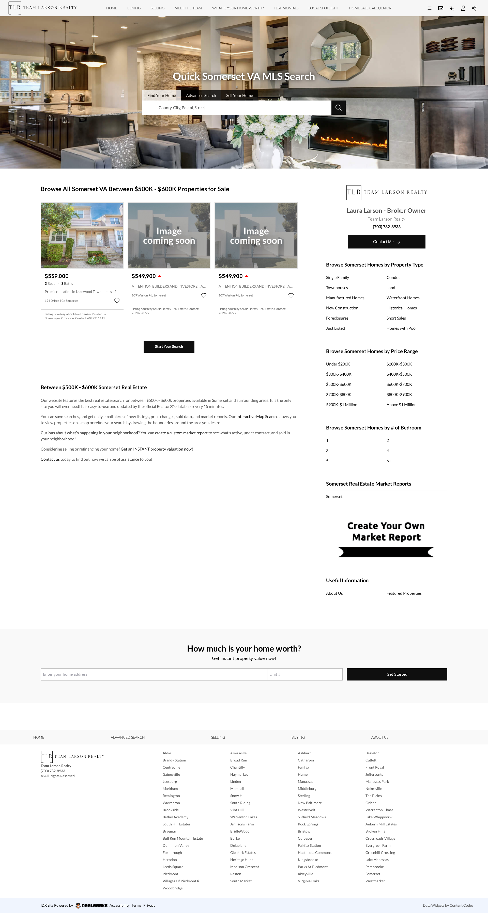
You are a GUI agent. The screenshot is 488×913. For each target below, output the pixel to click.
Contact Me (384, 242)
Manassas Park (377, 781)
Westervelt (306, 810)
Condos (393, 277)
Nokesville (373, 788)
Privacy (149, 905)
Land (391, 287)
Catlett (370, 760)
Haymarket (239, 774)
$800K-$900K (399, 394)
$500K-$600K (339, 384)
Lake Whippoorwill (380, 817)
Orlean (370, 803)
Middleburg (307, 788)
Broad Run (238, 760)
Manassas (305, 781)
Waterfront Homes (403, 297)
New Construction (342, 307)
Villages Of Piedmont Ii (181, 881)
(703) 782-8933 (387, 226)
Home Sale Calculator (370, 8)
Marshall (237, 788)
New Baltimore (310, 803)
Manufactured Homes (345, 297)
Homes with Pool (402, 328)
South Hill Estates (176, 824)
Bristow (304, 831)
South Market (241, 881)
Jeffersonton (375, 774)
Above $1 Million (402, 404)
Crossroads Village (380, 838)
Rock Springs (308, 824)
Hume (303, 774)
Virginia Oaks (308, 881)
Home (111, 8)
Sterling (304, 795)
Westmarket (375, 881)
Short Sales (396, 318)
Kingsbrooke (308, 859)
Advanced (201, 95)
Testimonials (286, 8)
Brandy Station (174, 760)
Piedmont (170, 874)
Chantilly (237, 767)
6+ (389, 460)
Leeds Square (173, 867)
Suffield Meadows (312, 817)
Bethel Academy (175, 817)
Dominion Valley (176, 845)
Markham (170, 788)
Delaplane (238, 845)
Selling (157, 8)
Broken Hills (375, 831)
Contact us (50, 459)
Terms (136, 905)
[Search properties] (338, 108)
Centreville (171, 767)
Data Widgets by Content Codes (448, 905)
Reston (235, 874)
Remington (171, 795)
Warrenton (171, 803)
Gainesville (171, 774)
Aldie (167, 753)
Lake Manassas (377, 859)
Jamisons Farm (242, 824)
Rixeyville (305, 874)
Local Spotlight (324, 8)
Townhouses (337, 287)
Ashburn (305, 753)
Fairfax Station (309, 845)
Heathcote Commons (314, 852)
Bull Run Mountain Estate (183, 838)
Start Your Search (169, 346)
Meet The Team (188, 8)
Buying (134, 8)
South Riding (240, 803)
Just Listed (335, 328)
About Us (334, 593)
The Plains (373, 795)
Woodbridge (172, 888)
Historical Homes (402, 307)
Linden (235, 781)
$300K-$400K (339, 374)
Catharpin (306, 760)
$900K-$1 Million (341, 404)
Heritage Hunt (241, 859)
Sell (239, 95)
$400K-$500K (399, 374)
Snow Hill (238, 795)
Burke (235, 838)
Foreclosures (337, 318)
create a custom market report (181, 432)
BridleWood (240, 831)
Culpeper (305, 838)
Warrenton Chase (379, 810)
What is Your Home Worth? (238, 8)
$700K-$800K (339, 394)
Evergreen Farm (378, 845)
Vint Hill (237, 810)
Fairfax (303, 767)
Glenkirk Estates (243, 852)
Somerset (334, 496)
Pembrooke (374, 867)
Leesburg (170, 781)
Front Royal (374, 767)
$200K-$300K (399, 363)
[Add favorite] (116, 300)
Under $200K (338, 363)
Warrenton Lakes (243, 817)
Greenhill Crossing (380, 852)
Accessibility (120, 905)
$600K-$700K (399, 384)
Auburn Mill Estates (381, 824)
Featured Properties (404, 593)
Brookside (171, 810)
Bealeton (372, 753)
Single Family (337, 277)
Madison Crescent (244, 867)
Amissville (238, 753)
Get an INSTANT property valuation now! (157, 448)
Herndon (170, 859)
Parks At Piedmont (313, 867)
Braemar (169, 831)
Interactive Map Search (256, 416)
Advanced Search (128, 737)
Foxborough (172, 852)
